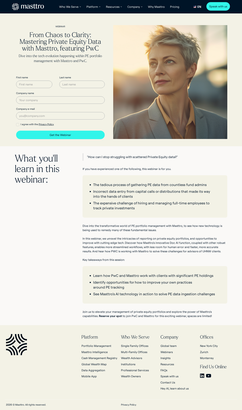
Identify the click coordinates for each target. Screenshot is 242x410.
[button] (70, 6)
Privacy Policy (46, 124)
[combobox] (197, 6)
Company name (25, 93)
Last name (65, 77)
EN (199, 6)
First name (22, 77)
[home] (28, 6)
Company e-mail (25, 109)
